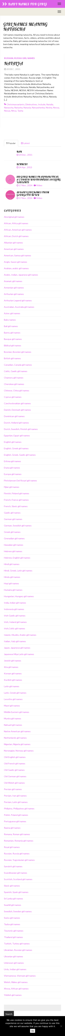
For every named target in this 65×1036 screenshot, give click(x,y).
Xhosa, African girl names (16, 988)
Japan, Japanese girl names (17, 647)
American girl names (14, 249)
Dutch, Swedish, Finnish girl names (21, 429)
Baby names (10, 319)
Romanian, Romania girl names (18, 840)
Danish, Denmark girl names (17, 409)
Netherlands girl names (15, 737)
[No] (61, 1026)
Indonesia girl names (14, 609)
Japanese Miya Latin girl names (19, 654)
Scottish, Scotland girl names (18, 879)
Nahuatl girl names (13, 725)
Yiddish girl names (13, 995)
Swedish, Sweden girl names (18, 911)
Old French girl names (14, 763)
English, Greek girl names (16, 448)
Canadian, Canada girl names (18, 364)
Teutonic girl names (13, 930)
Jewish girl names (12, 660)
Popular (12, 143)
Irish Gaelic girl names (14, 615)
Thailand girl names (13, 937)
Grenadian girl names (14, 538)
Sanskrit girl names (13, 866)
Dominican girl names (14, 416)
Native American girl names (17, 731)
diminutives (31, 104)
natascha (8, 107)
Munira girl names (12, 718)
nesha (49, 107)
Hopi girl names (11, 583)
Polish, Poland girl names (16, 815)
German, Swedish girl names (18, 525)
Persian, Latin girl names (16, 802)
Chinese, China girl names (16, 390)
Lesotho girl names (13, 699)
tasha (20, 110)
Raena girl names (12, 827)
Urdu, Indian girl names (15, 969)
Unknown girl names (14, 962)
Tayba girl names (12, 924)
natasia (27, 107)
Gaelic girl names (12, 512)
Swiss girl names (12, 917)
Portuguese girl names (15, 821)
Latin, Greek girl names (15, 692)
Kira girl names (11, 667)
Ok (32, 1031)
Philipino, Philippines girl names (19, 808)
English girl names (12, 442)
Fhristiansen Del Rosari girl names (20, 480)
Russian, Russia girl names (19, 58)
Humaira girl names (13, 590)
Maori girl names (12, 705)
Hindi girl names (11, 564)
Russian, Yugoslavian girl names (19, 860)
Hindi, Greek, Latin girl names (18, 570)
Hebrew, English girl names (17, 557)
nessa (56, 107)
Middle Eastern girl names (16, 712)
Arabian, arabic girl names (16, 268)
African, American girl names (18, 229)
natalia (49, 104)
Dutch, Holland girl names (16, 422)
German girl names (13, 519)
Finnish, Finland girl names (16, 493)
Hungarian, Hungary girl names (19, 596)
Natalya (13, 63)
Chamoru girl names (13, 377)
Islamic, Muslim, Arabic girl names (20, 635)
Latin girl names (11, 686)
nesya (7, 110)
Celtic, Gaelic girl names (15, 371)
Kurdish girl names (13, 680)
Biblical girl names (12, 345)
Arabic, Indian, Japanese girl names (21, 274)
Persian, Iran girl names (15, 795)
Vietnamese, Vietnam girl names (20, 975)
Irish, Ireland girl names (15, 622)
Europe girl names (12, 474)
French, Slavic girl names (16, 506)
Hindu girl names (12, 577)
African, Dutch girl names (16, 236)
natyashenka (38, 107)
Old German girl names (15, 776)
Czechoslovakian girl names (17, 403)
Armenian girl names (14, 287)
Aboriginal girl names (14, 217)
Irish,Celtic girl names (14, 628)
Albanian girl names (13, 242)
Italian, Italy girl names (15, 641)
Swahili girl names (12, 905)
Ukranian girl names (13, 956)
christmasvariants (15, 104)
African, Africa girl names (16, 223)
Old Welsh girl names (14, 782)
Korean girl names (13, 673)
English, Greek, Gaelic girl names (20, 454)
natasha (18, 107)
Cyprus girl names (12, 397)
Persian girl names (13, 789)
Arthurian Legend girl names (18, 300)
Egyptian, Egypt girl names (17, 435)
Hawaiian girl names (13, 544)
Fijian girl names (11, 487)
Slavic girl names (12, 885)
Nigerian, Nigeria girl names (17, 744)
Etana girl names (12, 467)
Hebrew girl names (13, 551)
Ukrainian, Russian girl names (18, 950)
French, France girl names (16, 499)
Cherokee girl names (14, 384)
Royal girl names (12, 847)
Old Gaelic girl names (14, 770)
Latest (26, 143)
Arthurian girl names (14, 294)
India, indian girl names (15, 602)
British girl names (12, 358)
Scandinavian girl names (15, 872)
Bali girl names (11, 326)
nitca (13, 110)
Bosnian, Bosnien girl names (17, 352)
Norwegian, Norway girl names (19, 750)
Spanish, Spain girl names (16, 892)
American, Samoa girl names (17, 255)
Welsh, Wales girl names (16, 982)
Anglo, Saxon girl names (15, 262)
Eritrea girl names (12, 461)
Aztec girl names (12, 313)
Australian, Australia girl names (19, 307)
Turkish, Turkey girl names (17, 943)
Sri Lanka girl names (13, 898)
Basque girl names (13, 339)
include (41, 104)
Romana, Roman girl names (17, 834)
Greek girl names (12, 532)
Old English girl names (15, 757)
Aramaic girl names (13, 281)
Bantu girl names (12, 332)
